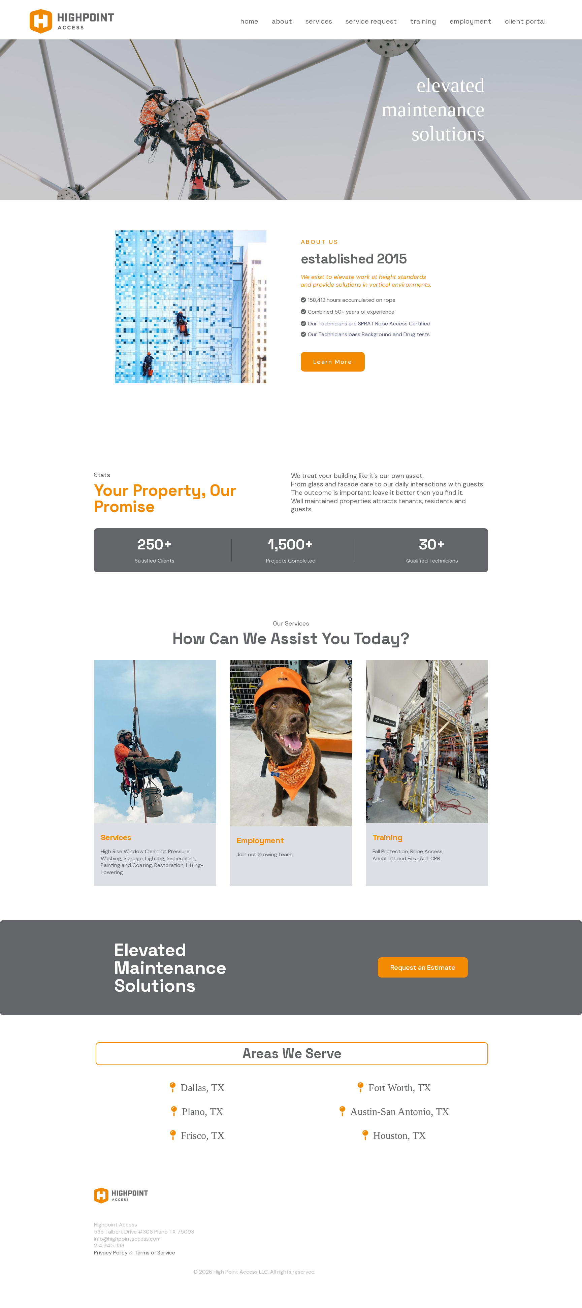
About (430, 1224)
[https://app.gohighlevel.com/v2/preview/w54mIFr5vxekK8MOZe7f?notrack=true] (254, 1196)
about (282, 21)
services (318, 21)
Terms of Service (154, 1252)
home (249, 21)
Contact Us (436, 1248)
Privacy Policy (111, 1252)
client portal (525, 21)
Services (432, 1236)
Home (429, 1212)
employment (470, 21)
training (423, 21)
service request (371, 21)
